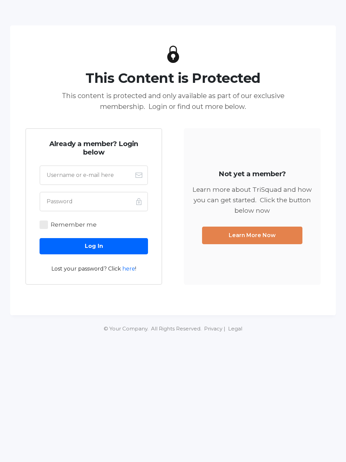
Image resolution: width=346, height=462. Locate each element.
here (128, 268)
